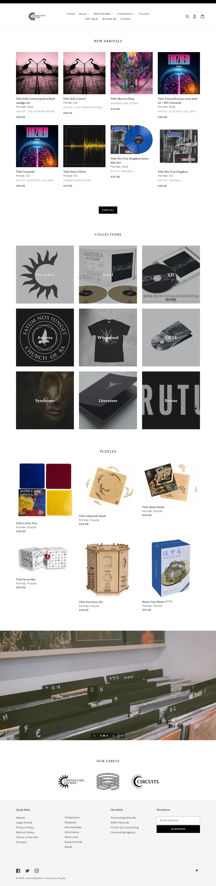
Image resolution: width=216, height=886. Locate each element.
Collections (72, 817)
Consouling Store (34, 878)
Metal (68, 846)
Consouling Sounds (123, 817)
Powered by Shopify (54, 878)
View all (108, 210)
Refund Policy (25, 832)
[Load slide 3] (107, 736)
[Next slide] (113, 735)
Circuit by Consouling (125, 827)
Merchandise (73, 827)
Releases (70, 822)
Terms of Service (27, 837)
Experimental (73, 842)
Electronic (71, 837)
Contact (21, 842)
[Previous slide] (94, 735)
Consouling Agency (123, 832)
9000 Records (120, 822)
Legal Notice (24, 822)
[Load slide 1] (101, 736)
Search (20, 817)
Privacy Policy (25, 827)
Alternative (72, 832)
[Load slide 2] (104, 736)
